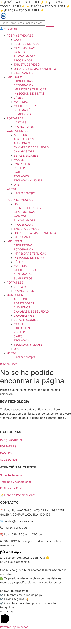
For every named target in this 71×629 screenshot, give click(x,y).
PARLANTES (22, 164)
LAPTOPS (20, 122)
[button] (35, 617)
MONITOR (20, 52)
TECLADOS (21, 176)
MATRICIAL (21, 101)
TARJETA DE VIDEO (27, 64)
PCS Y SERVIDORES (20, 35)
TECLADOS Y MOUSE (28, 180)
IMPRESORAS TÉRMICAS (30, 89)
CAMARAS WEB (24, 151)
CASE (17, 39)
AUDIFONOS (22, 143)
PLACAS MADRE (24, 56)
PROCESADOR (23, 60)
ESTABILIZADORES (26, 155)
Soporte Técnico (11, 475)
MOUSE (19, 159)
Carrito (11, 188)
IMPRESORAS (15, 77)
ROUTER (19, 168)
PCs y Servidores (11, 440)
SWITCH (19, 172)
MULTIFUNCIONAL (26, 106)
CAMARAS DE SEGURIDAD (31, 147)
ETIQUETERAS (23, 81)
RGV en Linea (8, 364)
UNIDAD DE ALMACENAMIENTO (35, 68)
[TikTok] (8, 424)
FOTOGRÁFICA (23, 85)
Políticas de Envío (11, 488)
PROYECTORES (24, 126)
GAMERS (6, 453)
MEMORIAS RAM (24, 48)
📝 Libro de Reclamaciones (18, 495)
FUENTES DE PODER (27, 44)
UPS (16, 184)
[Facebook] (1, 424)
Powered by (14, 627)
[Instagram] (5, 424)
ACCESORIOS (22, 135)
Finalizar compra (25, 193)
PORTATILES (15, 118)
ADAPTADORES (24, 139)
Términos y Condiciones (15, 481)
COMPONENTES (17, 130)
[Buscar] (50, 23)
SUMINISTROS (23, 114)
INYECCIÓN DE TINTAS (29, 93)
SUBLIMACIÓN (23, 110)
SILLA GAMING (23, 73)
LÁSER (18, 97)
